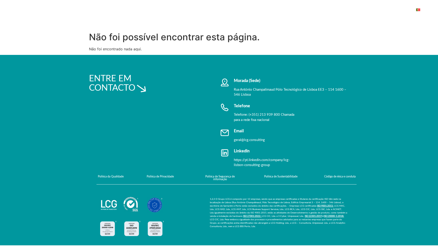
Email (239, 131)
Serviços (291, 9)
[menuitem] (422, 10)
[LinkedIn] (224, 153)
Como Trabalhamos (344, 9)
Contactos (399, 9)
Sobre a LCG (266, 9)
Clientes (313, 9)
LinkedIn (242, 151)
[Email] (224, 132)
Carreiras (375, 9)
